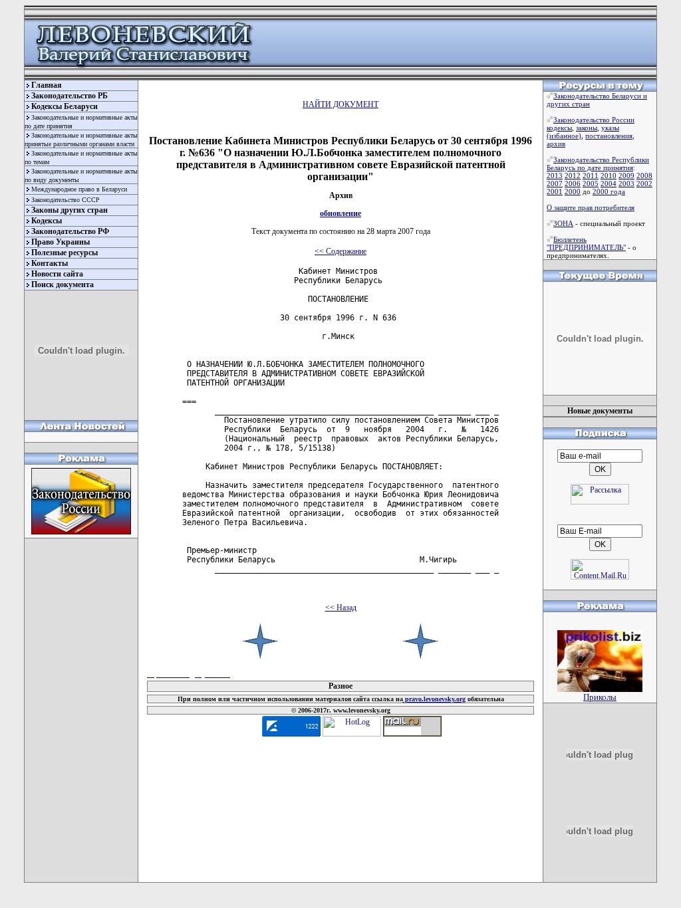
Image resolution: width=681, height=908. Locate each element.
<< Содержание (340, 251)
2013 (555, 175)
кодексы (559, 128)
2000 (573, 191)
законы (586, 128)
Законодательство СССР (65, 199)
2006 (573, 183)
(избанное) (564, 136)
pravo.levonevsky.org (434, 699)
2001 (555, 191)
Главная (46, 85)
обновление (340, 213)
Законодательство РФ (70, 231)
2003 (626, 183)
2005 (591, 183)
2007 (555, 183)
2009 (626, 175)
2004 (608, 183)
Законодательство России (593, 120)
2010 (608, 175)
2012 (573, 175)
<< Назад (340, 607)
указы (610, 128)
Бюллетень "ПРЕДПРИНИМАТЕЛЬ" (586, 243)
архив (556, 144)
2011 (591, 175)
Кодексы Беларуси (64, 106)
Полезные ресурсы (64, 252)
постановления (608, 136)
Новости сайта (57, 274)
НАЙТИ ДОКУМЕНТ (340, 104)
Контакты (49, 263)
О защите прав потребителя (590, 207)
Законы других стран (69, 210)
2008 (644, 175)
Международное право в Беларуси (79, 189)
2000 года (609, 191)
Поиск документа (62, 284)
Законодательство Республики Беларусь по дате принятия (598, 163)
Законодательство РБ (69, 95)
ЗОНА (563, 223)
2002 (644, 183)
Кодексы (46, 220)
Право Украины (60, 242)
